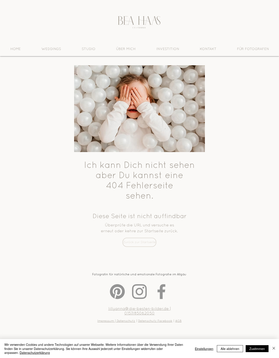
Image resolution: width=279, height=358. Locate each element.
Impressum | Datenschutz (116, 321)
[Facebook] (161, 291)
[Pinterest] (117, 291)
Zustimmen (257, 348)
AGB (178, 321)
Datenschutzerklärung (35, 352)
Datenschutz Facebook (155, 321)
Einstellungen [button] (204, 348)
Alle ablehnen (230, 348)
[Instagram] (139, 291)
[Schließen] (273, 349)
